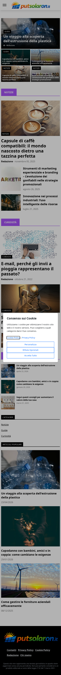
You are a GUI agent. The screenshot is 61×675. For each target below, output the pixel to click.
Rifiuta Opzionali (30, 350)
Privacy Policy (28, 337)
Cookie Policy (13, 337)
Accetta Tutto (30, 355)
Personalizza (30, 344)
